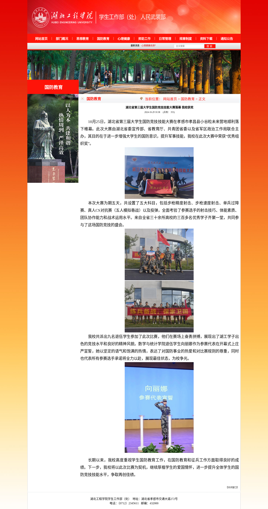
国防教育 (53, 87)
